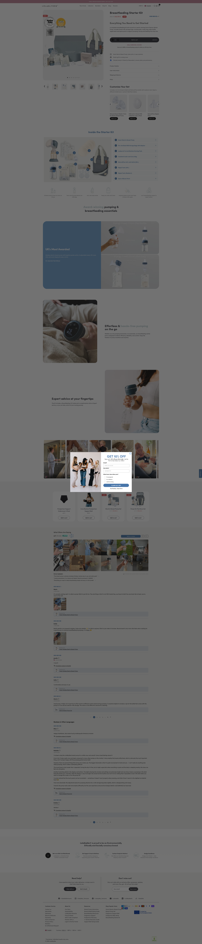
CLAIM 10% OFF (116, 485)
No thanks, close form (116, 488)
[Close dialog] (130, 453)
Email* (105, 463)
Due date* (106, 468)
